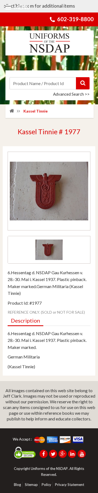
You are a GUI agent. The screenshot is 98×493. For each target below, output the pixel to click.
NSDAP (62, 468)
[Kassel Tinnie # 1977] (49, 250)
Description (25, 320)
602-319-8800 (75, 19)
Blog (17, 484)
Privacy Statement (69, 484)
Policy (46, 484)
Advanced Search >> (71, 94)
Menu (21, 7)
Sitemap (31, 484)
